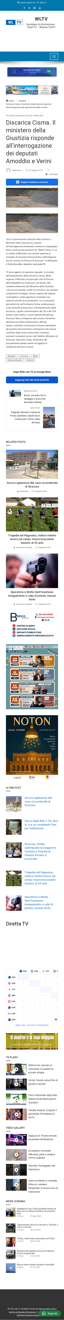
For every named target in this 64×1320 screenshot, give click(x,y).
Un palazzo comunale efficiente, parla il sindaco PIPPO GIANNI (41, 1154)
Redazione (16, 170)
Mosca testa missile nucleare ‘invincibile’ (35, 1264)
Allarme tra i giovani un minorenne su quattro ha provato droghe (40, 1069)
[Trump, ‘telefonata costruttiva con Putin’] (10, 1242)
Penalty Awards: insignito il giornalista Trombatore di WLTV (42, 1114)
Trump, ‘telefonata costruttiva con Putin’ (36, 1238)
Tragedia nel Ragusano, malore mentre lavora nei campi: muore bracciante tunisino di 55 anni (32, 539)
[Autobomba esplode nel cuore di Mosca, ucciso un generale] (10, 1254)
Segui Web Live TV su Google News (32, 372)
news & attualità (15, 360)
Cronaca (20, 116)
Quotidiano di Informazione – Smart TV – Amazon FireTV (41, 26)
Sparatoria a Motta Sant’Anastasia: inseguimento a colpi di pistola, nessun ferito (32, 595)
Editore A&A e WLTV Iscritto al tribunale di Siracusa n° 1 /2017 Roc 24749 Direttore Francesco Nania (33, 1312)
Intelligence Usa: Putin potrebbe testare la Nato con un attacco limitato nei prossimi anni (36, 1211)
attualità (12, 356)
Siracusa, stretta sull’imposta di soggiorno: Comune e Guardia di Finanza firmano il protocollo (41, 851)
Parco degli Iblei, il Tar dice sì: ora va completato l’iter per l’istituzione (41, 824)
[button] (50, 1313)
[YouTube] (39, 8)
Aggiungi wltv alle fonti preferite (32, 380)
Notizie (28, 116)
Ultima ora (38, 116)
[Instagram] (34, 8)
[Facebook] (24, 8)
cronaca (24, 356)
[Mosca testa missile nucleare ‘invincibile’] (10, 1268)
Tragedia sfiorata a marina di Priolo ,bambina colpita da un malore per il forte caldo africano (25, 415)
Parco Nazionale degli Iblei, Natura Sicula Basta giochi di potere (42, 1099)
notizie (30, 360)
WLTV (41, 19)
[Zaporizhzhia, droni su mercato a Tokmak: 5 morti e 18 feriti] (10, 1228)
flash (36, 356)
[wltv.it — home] (14, 22)
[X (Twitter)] (29, 8)
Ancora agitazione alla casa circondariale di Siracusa (32, 484)
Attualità (10, 116)
